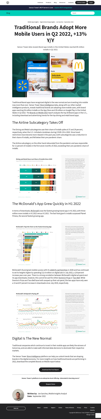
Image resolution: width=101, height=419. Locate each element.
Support (53, 408)
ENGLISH (16, 408)
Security (92, 410)
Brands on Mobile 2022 (39, 112)
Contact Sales (81, 2)
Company (71, 2)
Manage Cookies (90, 415)
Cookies (92, 408)
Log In (91, 2)
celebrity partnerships (58, 270)
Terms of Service (69, 408)
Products (48, 2)
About (38, 408)
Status (60, 408)
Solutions (40, 2)
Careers (46, 408)
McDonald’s (35, 210)
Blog (55, 2)
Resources (62, 2)
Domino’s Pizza (65, 277)
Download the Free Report (50, 370)
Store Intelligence (47, 105)
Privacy (79, 408)
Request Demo (50, 384)
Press (85, 408)
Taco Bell (76, 277)
